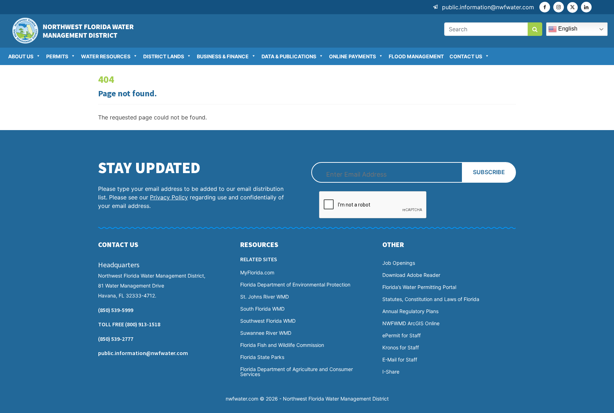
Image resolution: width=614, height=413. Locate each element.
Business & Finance (223, 56)
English (567, 29)
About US (20, 56)
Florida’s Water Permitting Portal (419, 287)
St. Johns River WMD (264, 296)
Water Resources (105, 56)
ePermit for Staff (401, 335)
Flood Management (416, 56)
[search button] (535, 29)
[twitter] (572, 7)
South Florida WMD (262, 308)
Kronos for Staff (400, 347)
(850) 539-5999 (115, 310)
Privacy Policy (169, 197)
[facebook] (544, 7)
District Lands (163, 56)
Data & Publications (289, 56)
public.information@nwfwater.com (488, 7)
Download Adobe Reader (411, 275)
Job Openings (398, 263)
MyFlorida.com (257, 272)
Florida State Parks (262, 357)
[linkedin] (586, 7)
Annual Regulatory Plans (410, 311)
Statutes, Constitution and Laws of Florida (430, 299)
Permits (57, 56)
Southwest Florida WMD (268, 320)
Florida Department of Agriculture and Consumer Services (296, 372)
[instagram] (558, 7)
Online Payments (352, 56)
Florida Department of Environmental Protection (295, 284)
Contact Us (465, 56)
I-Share (390, 371)
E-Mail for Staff (399, 359)
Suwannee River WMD (265, 333)
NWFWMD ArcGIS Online (411, 323)
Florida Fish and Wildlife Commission (282, 345)
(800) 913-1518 (142, 324)
